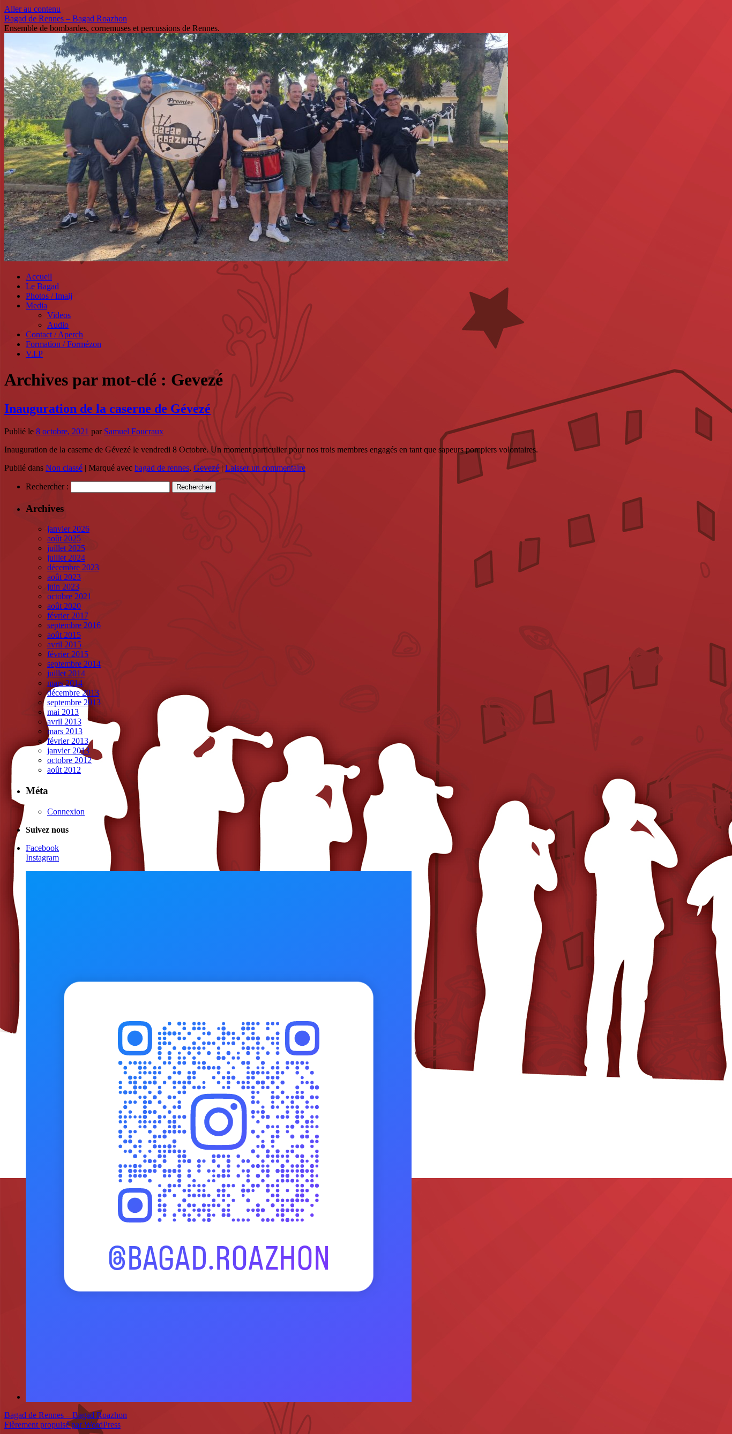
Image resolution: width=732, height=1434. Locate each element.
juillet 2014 (66, 673)
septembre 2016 (74, 625)
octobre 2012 (69, 760)
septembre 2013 (74, 702)
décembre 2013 (73, 692)
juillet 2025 (66, 548)
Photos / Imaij (49, 295)
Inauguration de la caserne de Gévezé (107, 409)
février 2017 (67, 615)
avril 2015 (64, 644)
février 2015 (67, 654)
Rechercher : (47, 486)
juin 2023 (63, 586)
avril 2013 (64, 721)
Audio (58, 324)
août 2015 (64, 634)
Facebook (42, 847)
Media (36, 305)
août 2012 (64, 769)
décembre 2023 (73, 567)
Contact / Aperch (54, 334)
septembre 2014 (74, 663)
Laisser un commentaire (265, 467)
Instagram (42, 857)
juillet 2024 (66, 557)
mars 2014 (65, 683)
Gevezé (206, 467)
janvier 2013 (68, 750)
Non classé (64, 467)
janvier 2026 (68, 528)
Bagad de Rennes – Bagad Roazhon (65, 18)
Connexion (66, 811)
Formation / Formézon (63, 344)
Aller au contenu (32, 8)
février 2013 (67, 740)
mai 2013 (63, 711)
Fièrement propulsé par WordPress (62, 1424)
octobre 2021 (69, 596)
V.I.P (34, 353)
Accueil (39, 276)
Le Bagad (42, 286)
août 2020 (64, 605)
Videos (59, 315)
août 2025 (64, 538)
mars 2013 (65, 731)
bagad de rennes (162, 467)
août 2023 (64, 577)
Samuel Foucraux (133, 431)
